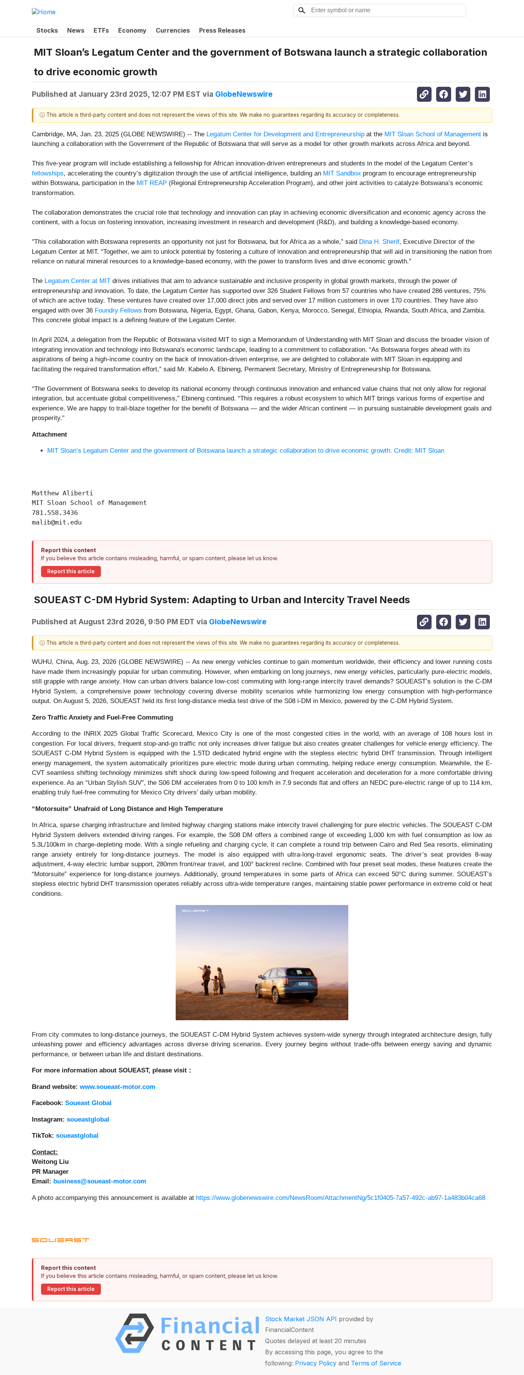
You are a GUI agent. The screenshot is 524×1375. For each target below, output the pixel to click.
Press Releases (222, 30)
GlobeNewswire (244, 94)
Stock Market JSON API (301, 1319)
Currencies (173, 30)
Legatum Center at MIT (78, 281)
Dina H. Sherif (379, 241)
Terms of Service (376, 1363)
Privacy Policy (315, 1363)
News (75, 30)
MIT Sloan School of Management (432, 134)
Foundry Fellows (118, 310)
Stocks (47, 30)
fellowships (48, 173)
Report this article (71, 571)
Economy (132, 30)
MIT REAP (152, 183)
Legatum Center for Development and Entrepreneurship (285, 134)
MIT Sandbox (342, 173)
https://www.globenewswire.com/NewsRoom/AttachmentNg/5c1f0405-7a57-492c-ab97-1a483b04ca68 (340, 1197)
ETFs (101, 30)
